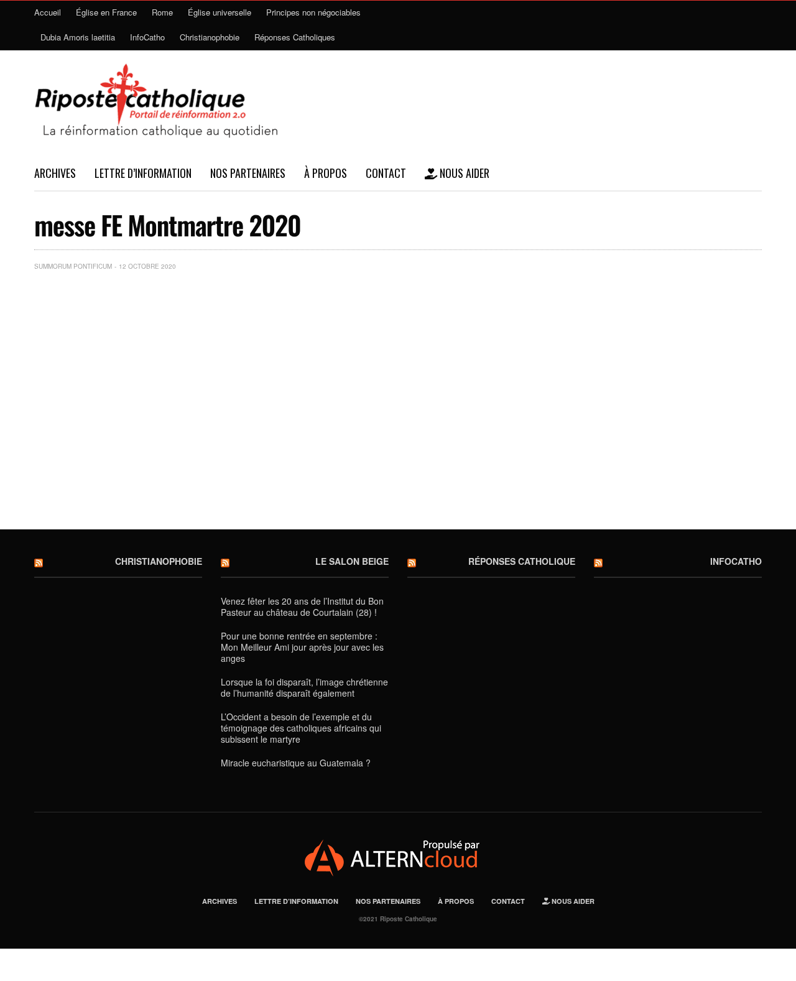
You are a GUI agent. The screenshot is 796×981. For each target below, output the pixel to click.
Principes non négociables (313, 12)
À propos (325, 173)
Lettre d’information (143, 173)
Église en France (106, 12)
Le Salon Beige (352, 561)
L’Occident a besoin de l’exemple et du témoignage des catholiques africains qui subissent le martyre (301, 727)
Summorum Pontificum (73, 266)
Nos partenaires (247, 173)
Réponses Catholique (521, 561)
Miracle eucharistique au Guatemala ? (296, 762)
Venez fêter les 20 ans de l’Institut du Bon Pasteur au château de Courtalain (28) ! (302, 606)
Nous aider (463, 173)
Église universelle (219, 12)
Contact (386, 173)
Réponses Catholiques (294, 37)
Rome (162, 12)
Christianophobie (209, 37)
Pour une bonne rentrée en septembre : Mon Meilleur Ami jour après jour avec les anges (302, 647)
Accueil (47, 12)
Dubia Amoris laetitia (77, 37)
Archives (55, 173)
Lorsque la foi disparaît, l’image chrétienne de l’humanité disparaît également (304, 687)
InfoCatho (147, 37)
